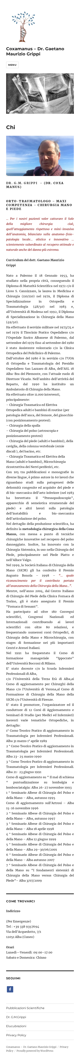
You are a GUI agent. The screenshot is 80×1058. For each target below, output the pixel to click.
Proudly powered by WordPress (35, 1050)
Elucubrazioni (16, 1026)
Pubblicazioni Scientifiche (25, 1008)
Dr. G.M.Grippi (16, 1017)
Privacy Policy (16, 1035)
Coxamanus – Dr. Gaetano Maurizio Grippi (35, 51)
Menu (12, 64)
